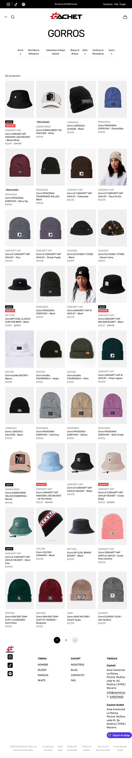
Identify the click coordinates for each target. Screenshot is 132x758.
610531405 (116, 696)
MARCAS (43, 675)
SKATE (42, 680)
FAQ (116, 4)
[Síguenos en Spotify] (10, 673)
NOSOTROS (77, 664)
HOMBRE (43, 664)
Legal (123, 4)
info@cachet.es (116, 692)
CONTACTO (77, 675)
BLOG (74, 670)
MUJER (42, 670)
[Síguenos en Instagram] (8, 4)
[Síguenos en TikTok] (16, 4)
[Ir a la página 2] (75, 640)
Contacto (108, 4)
